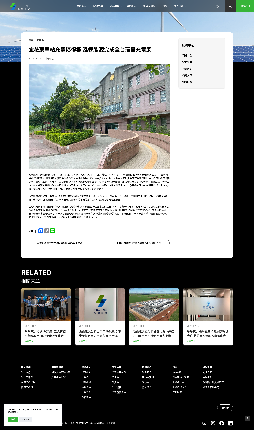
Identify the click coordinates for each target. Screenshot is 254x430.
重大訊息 (147, 387)
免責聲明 (110, 423)
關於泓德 (81, 6)
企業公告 (187, 62)
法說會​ (145, 382)
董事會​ (115, 377)
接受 (13, 419)
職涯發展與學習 (211, 387)
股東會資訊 (148, 377)
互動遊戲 (177, 392)
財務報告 (147, 372)
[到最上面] (247, 418)
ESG (164, 6)
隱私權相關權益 (97, 423)
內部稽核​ (116, 387)
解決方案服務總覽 (60, 372)
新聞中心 (187, 55)
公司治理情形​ (119, 372)
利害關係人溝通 (180, 377)
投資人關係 (149, 6)
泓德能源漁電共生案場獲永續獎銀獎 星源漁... (60, 243)
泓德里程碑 (27, 377)
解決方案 (98, 6)
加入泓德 (178, 6)
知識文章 (187, 75)
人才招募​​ (207, 372)
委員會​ (115, 382)
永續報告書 (178, 382)
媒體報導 (187, 82)
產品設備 (114, 6)
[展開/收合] (222, 69)
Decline (25, 419)
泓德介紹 (26, 372)
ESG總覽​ (176, 372)
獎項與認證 (27, 387)
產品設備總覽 (58, 377)
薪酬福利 (207, 377)
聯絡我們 (245, 6)
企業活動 (187, 69)
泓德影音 (86, 397)
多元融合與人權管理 (213, 382)
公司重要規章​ (119, 392)
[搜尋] (230, 6)
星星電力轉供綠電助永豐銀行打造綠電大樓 (138, 243)
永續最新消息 (179, 387)
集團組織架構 (28, 382)
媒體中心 (131, 6)
